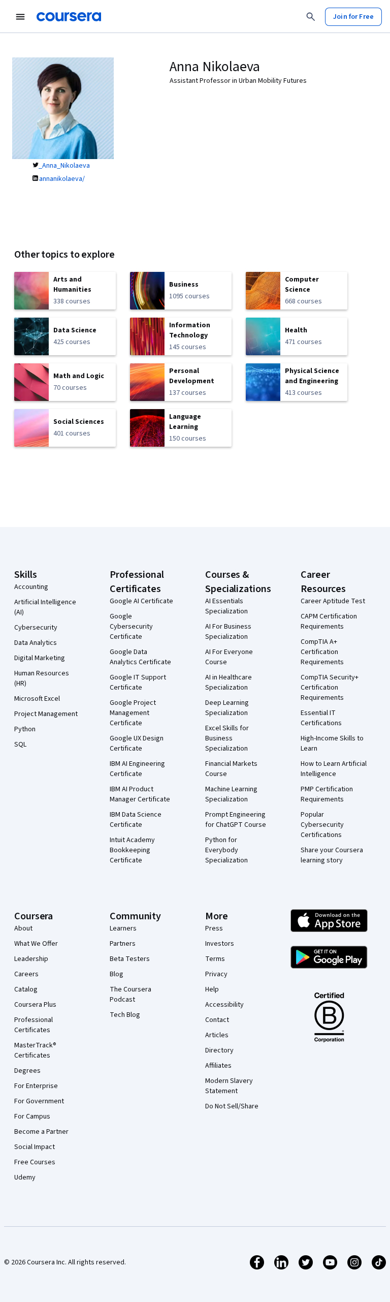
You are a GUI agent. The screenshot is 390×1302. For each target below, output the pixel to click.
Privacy (216, 974)
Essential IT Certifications (321, 718)
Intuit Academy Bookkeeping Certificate (132, 850)
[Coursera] (69, 17)
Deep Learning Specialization (227, 708)
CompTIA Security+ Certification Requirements (330, 687)
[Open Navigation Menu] (20, 17)
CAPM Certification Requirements (329, 621)
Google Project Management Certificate (133, 713)
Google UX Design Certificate (137, 743)
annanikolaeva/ (62, 179)
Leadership (31, 959)
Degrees (27, 1071)
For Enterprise (36, 1086)
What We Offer (36, 944)
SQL (20, 744)
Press (214, 928)
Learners (123, 928)
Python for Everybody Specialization (226, 850)
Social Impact (34, 1147)
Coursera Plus (35, 1005)
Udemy (25, 1177)
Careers (26, 974)
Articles (217, 1035)
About (23, 928)
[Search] (311, 17)
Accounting (31, 587)
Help (212, 989)
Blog (116, 974)
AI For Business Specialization (228, 632)
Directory (219, 1050)
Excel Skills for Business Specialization (227, 738)
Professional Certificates (33, 1025)
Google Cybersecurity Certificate (131, 626)
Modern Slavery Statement (229, 1086)
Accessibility (224, 1005)
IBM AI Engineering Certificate (137, 769)
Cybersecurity (35, 628)
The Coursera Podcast (130, 994)
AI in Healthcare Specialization (228, 682)
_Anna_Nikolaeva (64, 166)
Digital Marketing (39, 658)
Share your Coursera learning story (332, 855)
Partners (123, 944)
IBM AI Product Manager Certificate (140, 794)
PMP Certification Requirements (327, 794)
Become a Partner (41, 1132)
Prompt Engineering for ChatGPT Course (235, 820)
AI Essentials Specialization (226, 606)
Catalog (26, 989)
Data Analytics (35, 643)
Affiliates (218, 1066)
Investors (219, 944)
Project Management (46, 714)
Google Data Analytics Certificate (140, 657)
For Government (39, 1101)
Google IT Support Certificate (138, 682)
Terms (215, 959)
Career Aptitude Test (333, 601)
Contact (217, 1020)
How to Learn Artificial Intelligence (334, 769)
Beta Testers (130, 959)
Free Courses (34, 1162)
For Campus (32, 1116)
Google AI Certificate (141, 601)
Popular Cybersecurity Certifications (322, 825)
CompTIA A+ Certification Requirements (322, 652)
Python (25, 729)
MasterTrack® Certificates (35, 1050)
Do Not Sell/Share (231, 1106)
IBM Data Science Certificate (135, 820)
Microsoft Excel (37, 699)
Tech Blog (125, 1015)
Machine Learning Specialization (231, 794)
